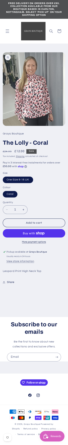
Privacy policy (48, 429)
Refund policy (30, 429)
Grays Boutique (32, 424)
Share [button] (10, 282)
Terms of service (26, 434)
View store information (20, 261)
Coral (10, 194)
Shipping (20, 156)
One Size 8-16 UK (18, 179)
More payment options (34, 242)
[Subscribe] (57, 357)
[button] (7, 31)
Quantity (8, 202)
